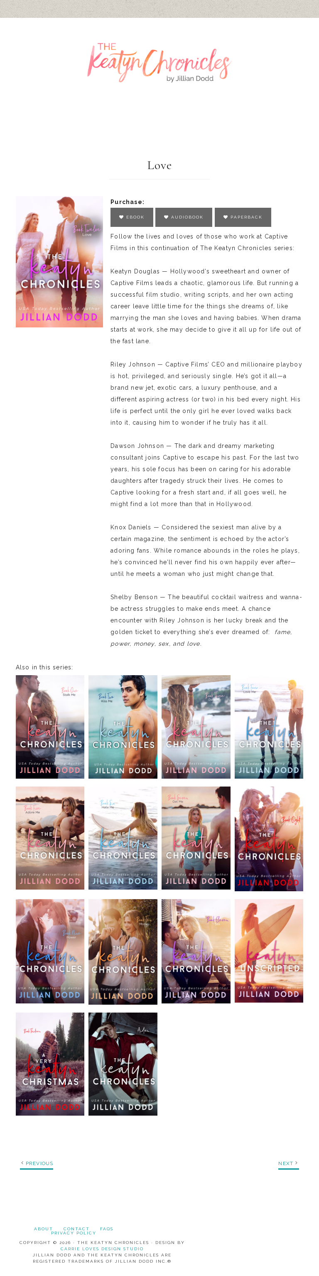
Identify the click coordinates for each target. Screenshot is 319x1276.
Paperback (245, 217)
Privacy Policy (73, 1233)
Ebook (134, 217)
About (43, 1229)
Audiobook (186, 217)
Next (285, 1163)
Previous (40, 1163)
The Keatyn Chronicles (159, 62)
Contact (77, 1229)
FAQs (106, 1229)
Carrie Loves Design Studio (102, 1248)
